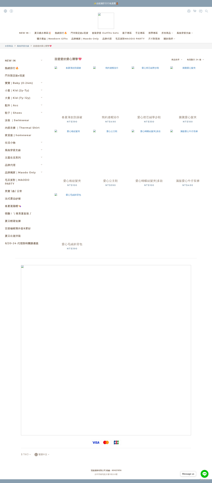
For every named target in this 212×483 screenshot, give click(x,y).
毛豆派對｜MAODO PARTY (17, 182)
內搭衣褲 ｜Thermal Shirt (22, 127)
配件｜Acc (11, 105)
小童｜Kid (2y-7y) (17, 90)
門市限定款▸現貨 (79, 33)
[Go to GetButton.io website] (205, 480)
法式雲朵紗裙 (13, 198)
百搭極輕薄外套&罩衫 (18, 228)
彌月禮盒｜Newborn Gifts (52, 38)
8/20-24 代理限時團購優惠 (21, 243)
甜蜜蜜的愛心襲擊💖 (42, 46)
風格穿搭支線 (184, 33)
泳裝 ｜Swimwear (17, 120)
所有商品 (166, 33)
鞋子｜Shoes (13, 112)
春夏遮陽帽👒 (13, 206)
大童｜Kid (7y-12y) (17, 97)
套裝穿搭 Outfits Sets (105, 33)
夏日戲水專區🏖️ (42, 33)
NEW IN (24, 33)
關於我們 (168, 38)
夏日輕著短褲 (13, 221)
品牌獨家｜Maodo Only (85, 38)
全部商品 (9, 46)
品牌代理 (107, 38)
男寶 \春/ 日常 (13, 191)
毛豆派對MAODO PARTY (130, 38)
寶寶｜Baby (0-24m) (19, 83)
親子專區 (127, 33)
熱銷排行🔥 (61, 33)
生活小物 (10, 142)
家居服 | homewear (18, 135)
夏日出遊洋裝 (13, 235)
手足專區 (140, 33)
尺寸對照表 (154, 38)
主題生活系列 (13, 157)
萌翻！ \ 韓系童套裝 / (18, 213)
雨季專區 (153, 33)
